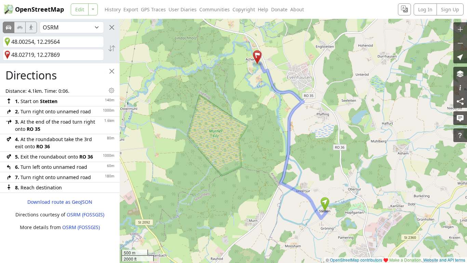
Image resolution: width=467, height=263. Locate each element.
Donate (279, 9)
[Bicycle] (20, 27)
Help (263, 9)
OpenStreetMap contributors (356, 260)
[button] (325, 204)
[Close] (112, 27)
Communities (214, 9)
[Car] (8, 27)
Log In (425, 9)
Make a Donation (405, 260)
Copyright (243, 9)
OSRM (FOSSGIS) (85, 214)
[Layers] (460, 73)
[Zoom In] (460, 29)
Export (130, 9)
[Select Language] (404, 9)
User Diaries (183, 9)
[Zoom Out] (460, 43)
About (297, 9)
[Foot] (31, 27)
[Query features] (460, 135)
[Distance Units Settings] (111, 90)
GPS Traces (153, 9)
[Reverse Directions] (112, 48)
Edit (79, 9)
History (113, 9)
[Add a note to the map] (460, 118)
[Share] (460, 101)
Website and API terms (444, 260)
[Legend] (460, 87)
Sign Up (450, 9)
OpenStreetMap (39, 9)
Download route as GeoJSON (59, 202)
